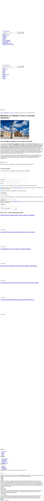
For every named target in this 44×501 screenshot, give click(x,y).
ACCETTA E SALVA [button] (4, 499)
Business (4, 78)
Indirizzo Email (3, 200)
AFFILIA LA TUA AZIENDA (8, 44)
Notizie (4, 72)
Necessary (4, 488)
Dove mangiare (4, 460)
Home (4, 68)
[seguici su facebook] (14, 404)
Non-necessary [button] (3, 493)
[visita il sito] (14, 344)
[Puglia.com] (20, 63)
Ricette (4, 71)
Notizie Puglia (6, 112)
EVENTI (4, 36)
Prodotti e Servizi (6, 74)
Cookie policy (4, 469)
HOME (4, 34)
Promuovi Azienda (5, 462)
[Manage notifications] (1, 499)
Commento (2, 179)
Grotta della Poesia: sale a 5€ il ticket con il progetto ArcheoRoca (15, 249)
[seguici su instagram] (14, 374)
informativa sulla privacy (17, 187)
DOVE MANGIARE (7, 41)
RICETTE (5, 37)
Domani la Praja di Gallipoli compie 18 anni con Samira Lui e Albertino (17, 215)
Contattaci (3, 466)
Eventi (4, 70)
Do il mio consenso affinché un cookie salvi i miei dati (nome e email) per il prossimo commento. (19, 185)
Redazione (3, 467)
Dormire (4, 75)
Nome (1, 181)
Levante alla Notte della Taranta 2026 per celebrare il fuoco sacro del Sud (17, 232)
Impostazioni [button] (28, 476)
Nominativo (2, 198)
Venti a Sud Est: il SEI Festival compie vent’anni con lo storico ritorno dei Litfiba (19, 282)
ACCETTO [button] (19, 476)
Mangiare (4, 76)
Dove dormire (4, 459)
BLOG (4, 39)
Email (1, 183)
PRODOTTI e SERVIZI (7, 43)
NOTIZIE (4, 38)
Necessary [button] (2, 487)
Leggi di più (23, 476)
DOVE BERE (5, 42)
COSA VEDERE (6, 35)
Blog (4, 73)
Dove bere (3, 461)
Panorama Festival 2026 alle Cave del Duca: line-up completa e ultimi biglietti (18, 265)
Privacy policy (4, 468)
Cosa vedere (5, 69)
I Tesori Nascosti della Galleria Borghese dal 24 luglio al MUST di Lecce (17, 299)
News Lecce (12, 112)
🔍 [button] (6, 31)
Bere (3, 77)
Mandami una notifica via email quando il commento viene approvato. (14, 190)
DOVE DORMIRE (6, 40)
